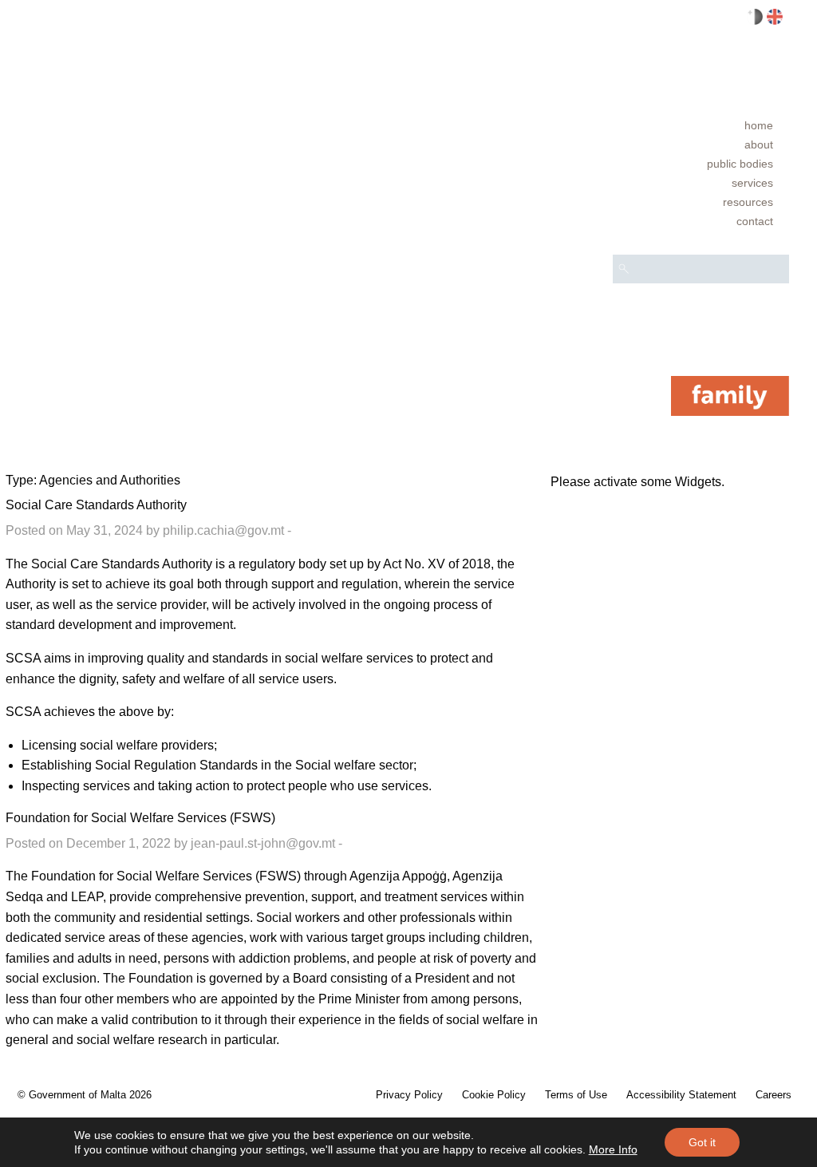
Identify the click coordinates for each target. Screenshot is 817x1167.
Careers (773, 1095)
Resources (748, 202)
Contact (754, 221)
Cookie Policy (494, 1095)
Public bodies (740, 163)
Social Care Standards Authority (96, 505)
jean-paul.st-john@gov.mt (263, 843)
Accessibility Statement (681, 1095)
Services (752, 182)
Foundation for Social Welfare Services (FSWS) (140, 818)
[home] (730, 395)
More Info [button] (613, 1149)
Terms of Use (576, 1095)
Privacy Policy (409, 1095)
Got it (702, 1142)
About (758, 144)
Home (758, 125)
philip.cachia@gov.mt (223, 530)
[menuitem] (701, 125)
